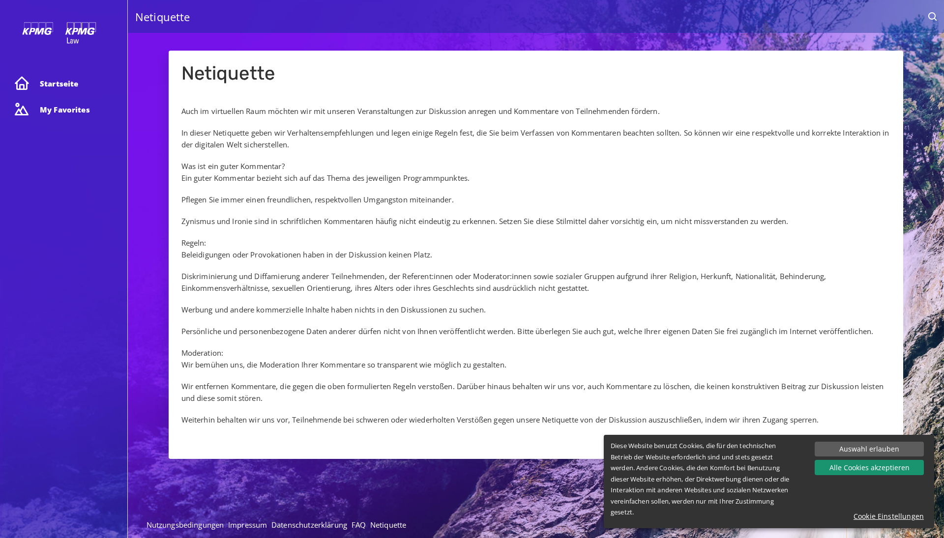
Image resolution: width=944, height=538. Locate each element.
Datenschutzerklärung (309, 525)
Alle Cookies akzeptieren (869, 467)
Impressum (247, 525)
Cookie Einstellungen (889, 516)
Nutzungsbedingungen (185, 525)
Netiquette (388, 525)
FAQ (359, 525)
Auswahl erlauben (869, 448)
